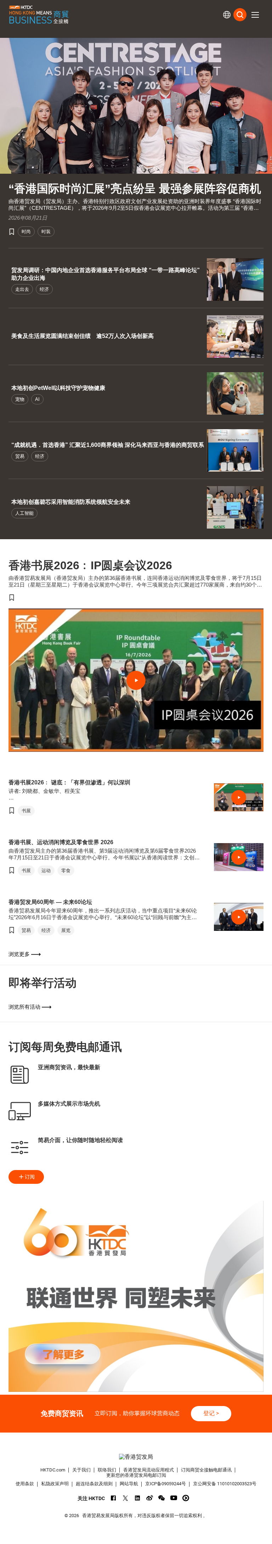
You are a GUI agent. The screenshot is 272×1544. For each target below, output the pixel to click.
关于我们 (81, 1470)
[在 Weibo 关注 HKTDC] (149, 1497)
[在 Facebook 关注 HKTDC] (113, 1497)
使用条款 (25, 1483)
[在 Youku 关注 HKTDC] (185, 1497)
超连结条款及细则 (94, 1483)
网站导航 (129, 1483)
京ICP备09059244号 (165, 1483)
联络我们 (107, 1470)
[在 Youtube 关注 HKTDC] (173, 1497)
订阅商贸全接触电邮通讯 (206, 1470)
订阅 (30, 1177)
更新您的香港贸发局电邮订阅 (136, 1475)
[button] (255, 14)
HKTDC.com (52, 1470)
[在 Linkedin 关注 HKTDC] (137, 1497)
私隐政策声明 (55, 1483)
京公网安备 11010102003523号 (224, 1483)
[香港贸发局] (136, 1457)
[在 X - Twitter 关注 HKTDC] (125, 1497)
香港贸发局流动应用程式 (148, 1470)
